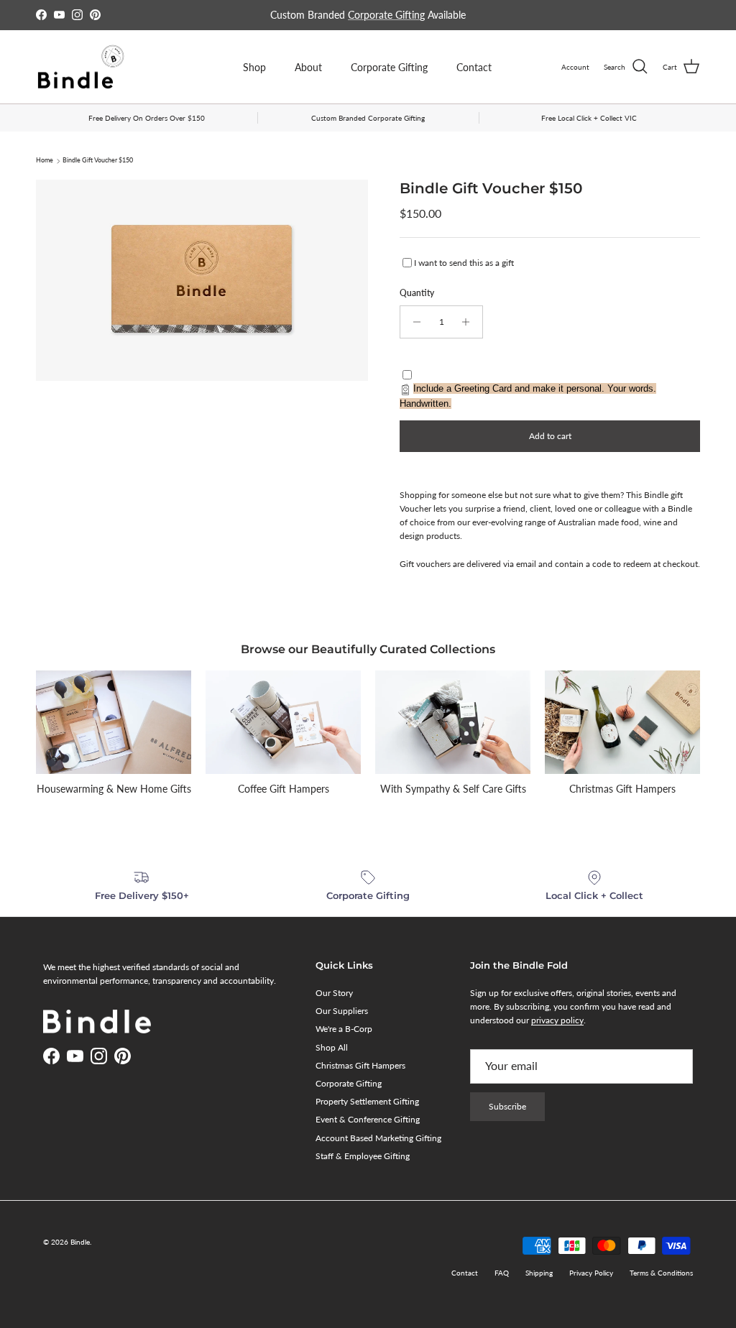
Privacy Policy (591, 1272)
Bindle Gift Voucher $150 (98, 161)
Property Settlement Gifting (367, 1101)
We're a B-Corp (344, 1028)
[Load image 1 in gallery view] (202, 280)
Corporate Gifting (386, 15)
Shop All (332, 1047)
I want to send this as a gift (464, 262)
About (308, 67)
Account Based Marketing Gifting (378, 1138)
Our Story (334, 992)
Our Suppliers (342, 1010)
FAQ (501, 1272)
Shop (254, 67)
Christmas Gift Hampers (360, 1065)
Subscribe (507, 1106)
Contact (474, 67)
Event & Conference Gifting (368, 1119)
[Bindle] (81, 67)
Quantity (417, 292)
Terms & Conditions (661, 1272)
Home (44, 161)
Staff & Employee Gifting (363, 1156)
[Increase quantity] (469, 322)
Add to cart (550, 435)
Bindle (80, 1241)
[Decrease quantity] (413, 322)
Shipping (539, 1272)
